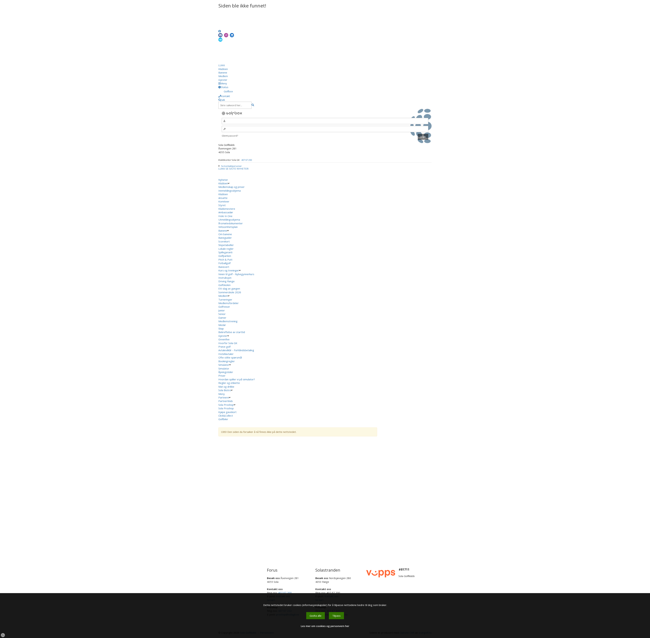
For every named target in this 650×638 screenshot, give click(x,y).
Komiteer (223, 201)
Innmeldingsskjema (229, 190)
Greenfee (224, 339)
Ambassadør (225, 212)
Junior (221, 310)
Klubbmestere (226, 208)
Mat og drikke (226, 386)
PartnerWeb (225, 401)
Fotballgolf (224, 263)
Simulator (223, 364)
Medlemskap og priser (231, 187)
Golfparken (224, 256)
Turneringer (225, 299)
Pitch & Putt (225, 259)
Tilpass (336, 615)
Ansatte (223, 198)
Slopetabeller (226, 245)
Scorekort (224, 241)
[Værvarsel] (220, 39)
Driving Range (226, 281)
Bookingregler (226, 361)
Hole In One (225, 216)
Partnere (223, 397)
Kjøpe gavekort (227, 412)
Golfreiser (224, 306)
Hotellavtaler (226, 354)
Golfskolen (224, 285)
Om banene (225, 234)
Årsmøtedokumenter (230, 223)
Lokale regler (226, 248)
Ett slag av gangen (229, 288)
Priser (221, 375)
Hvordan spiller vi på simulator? (236, 379)
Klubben (223, 69)
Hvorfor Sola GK (227, 343)
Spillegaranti (225, 252)
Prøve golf (224, 346)
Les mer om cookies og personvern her (325, 626)
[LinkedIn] (232, 35)
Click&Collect (226, 415)
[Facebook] (220, 35)
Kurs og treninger (228, 270)
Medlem (223, 76)
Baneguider (225, 237)
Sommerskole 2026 (229, 292)
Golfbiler (223, 419)
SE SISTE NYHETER (237, 168)
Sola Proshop (226, 404)
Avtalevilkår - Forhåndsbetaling (236, 350)
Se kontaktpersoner (231, 166)
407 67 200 (246, 159)
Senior (222, 314)
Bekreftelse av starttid (231, 332)
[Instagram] (226, 35)
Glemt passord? (230, 135)
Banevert (223, 267)
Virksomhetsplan (228, 227)
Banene (222, 72)
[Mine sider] (219, 31)
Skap (221, 328)
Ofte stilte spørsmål (230, 357)
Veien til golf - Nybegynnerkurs (236, 274)
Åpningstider (225, 372)
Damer (222, 317)
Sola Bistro (224, 390)
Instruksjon (224, 277)
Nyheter (223, 179)
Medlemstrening (227, 321)
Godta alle (315, 615)
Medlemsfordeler (228, 303)
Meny (221, 394)
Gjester (222, 79)
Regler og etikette (229, 383)
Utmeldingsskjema (229, 219)
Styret (222, 205)
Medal (221, 325)
